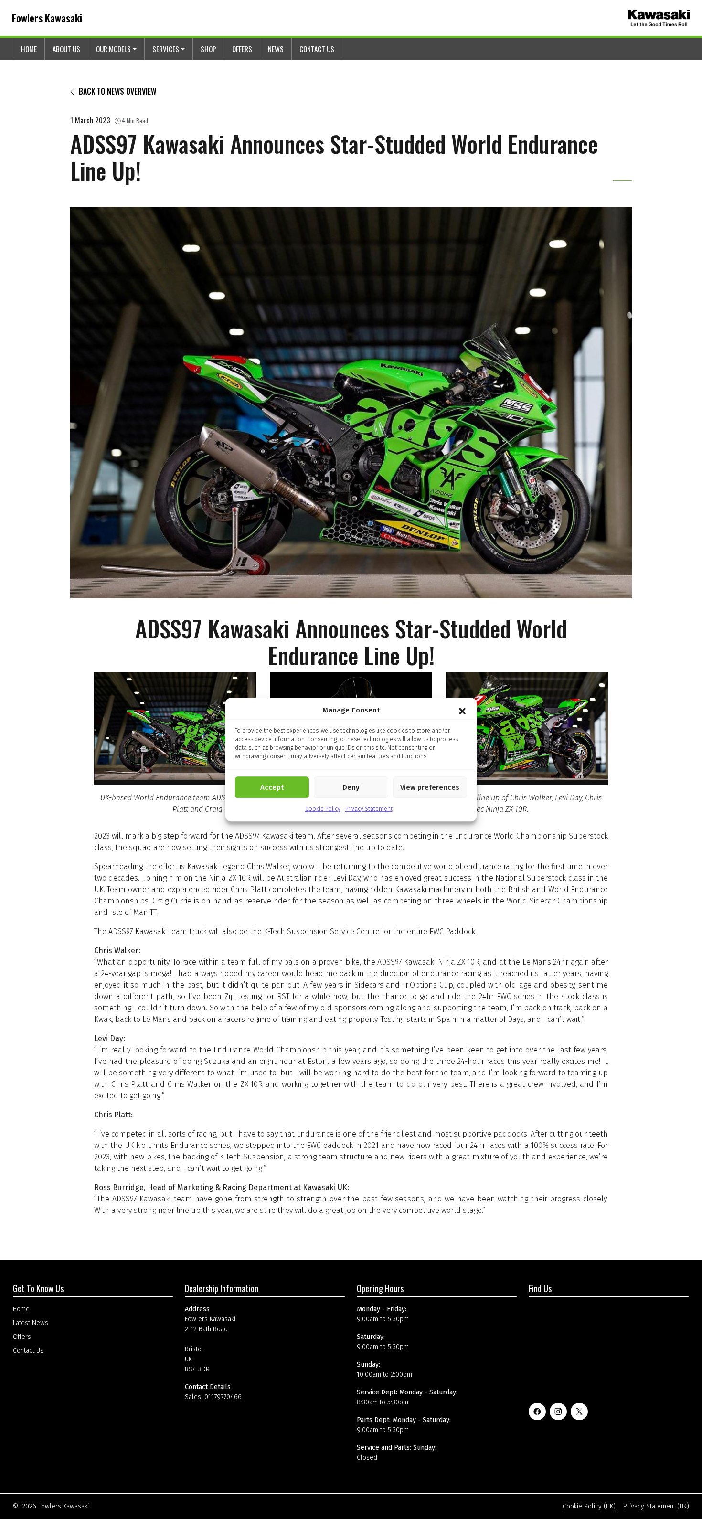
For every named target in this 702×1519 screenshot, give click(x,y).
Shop (208, 48)
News (276, 48)
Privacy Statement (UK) (656, 1506)
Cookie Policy (322, 809)
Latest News (30, 1323)
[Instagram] (558, 1411)
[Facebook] (537, 1411)
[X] (579, 1411)
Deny (351, 787)
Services (165, 48)
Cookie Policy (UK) (589, 1506)
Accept (272, 787)
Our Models (113, 48)
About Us (66, 48)
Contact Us (316, 48)
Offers (242, 48)
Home (29, 48)
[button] (462, 710)
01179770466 (223, 1397)
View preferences (429, 787)
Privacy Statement (369, 809)
